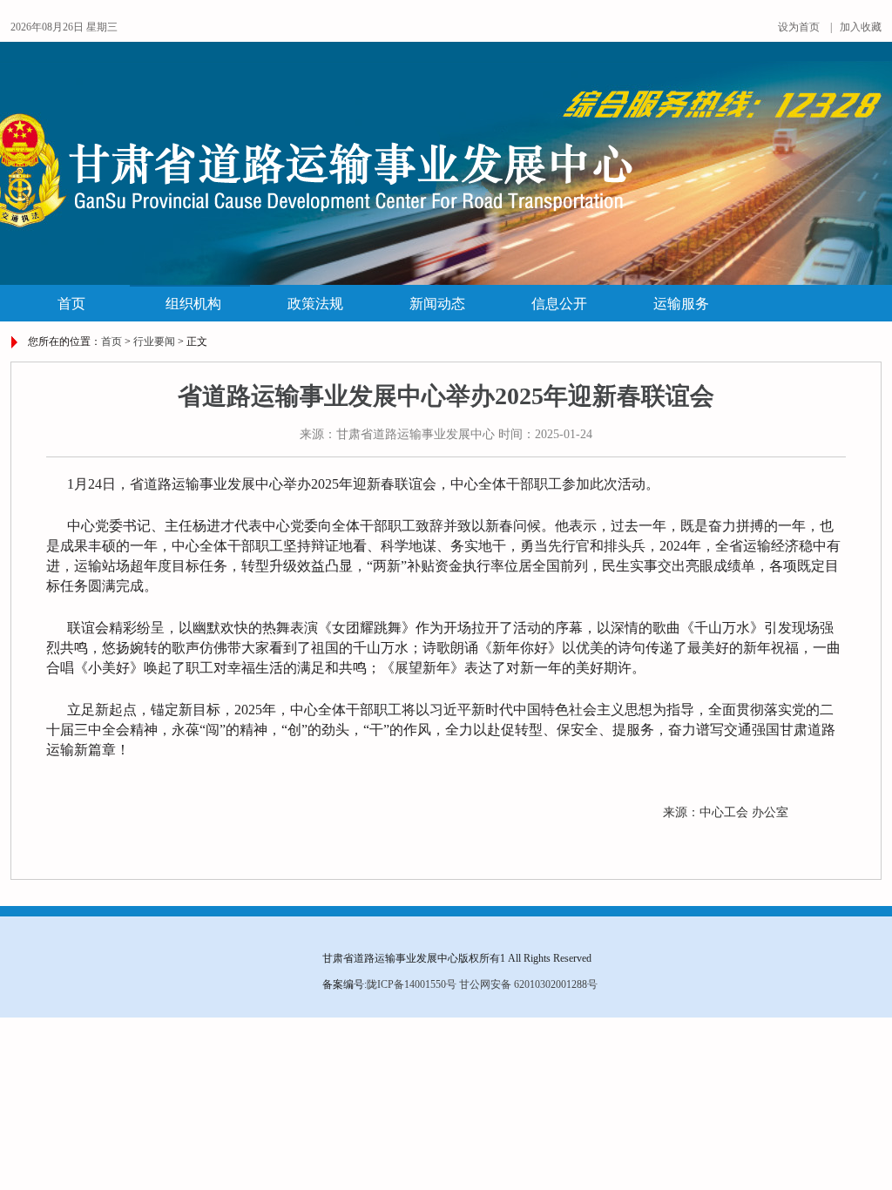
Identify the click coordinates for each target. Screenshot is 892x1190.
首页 (71, 303)
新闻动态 (437, 303)
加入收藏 (861, 27)
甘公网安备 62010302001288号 (528, 984)
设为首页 (799, 27)
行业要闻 (154, 341)
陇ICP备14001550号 (411, 984)
